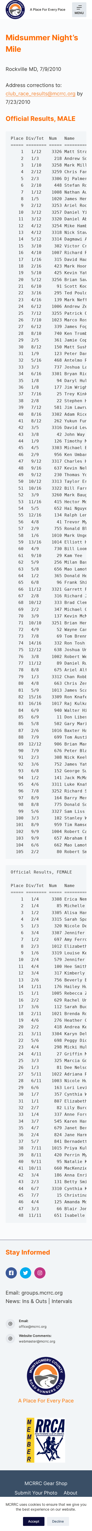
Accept (33, 1521)
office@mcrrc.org (33, 1326)
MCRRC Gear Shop (46, 1483)
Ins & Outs (34, 1301)
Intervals (62, 1301)
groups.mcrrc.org (42, 1293)
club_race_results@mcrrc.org (40, 94)
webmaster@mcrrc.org (37, 1341)
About (70, 1493)
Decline (58, 1521)
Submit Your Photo (36, 1493)
